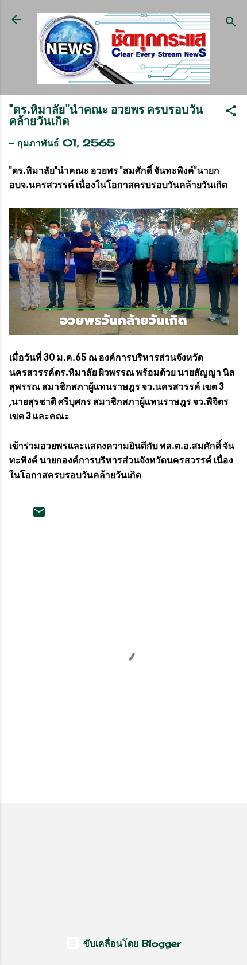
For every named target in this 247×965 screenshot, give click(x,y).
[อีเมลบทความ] (39, 515)
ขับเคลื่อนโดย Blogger (130, 943)
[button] (231, 112)
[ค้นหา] (231, 23)
